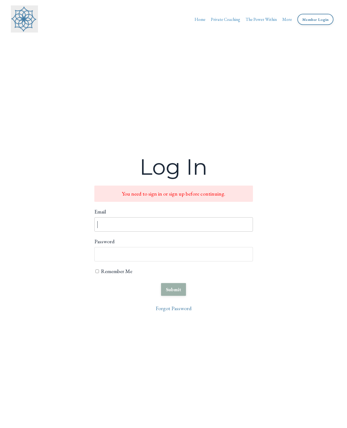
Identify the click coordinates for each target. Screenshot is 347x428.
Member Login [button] (315, 19)
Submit (173, 289)
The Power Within (261, 19)
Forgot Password (174, 308)
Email (100, 211)
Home (200, 19)
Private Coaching (225, 19)
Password (104, 241)
